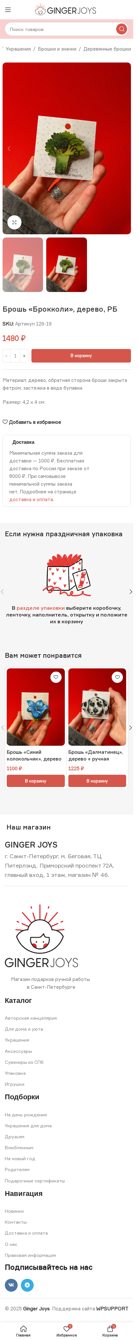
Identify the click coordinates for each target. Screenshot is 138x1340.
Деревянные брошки (107, 49)
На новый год (20, 1158)
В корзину (81, 355)
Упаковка (15, 1073)
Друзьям (14, 1136)
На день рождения (26, 1114)
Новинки (14, 1211)
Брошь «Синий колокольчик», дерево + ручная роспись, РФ (34, 759)
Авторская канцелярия (31, 1018)
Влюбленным (19, 1147)
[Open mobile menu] (8, 9)
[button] (9, 148)
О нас (11, 1244)
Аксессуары (18, 1051)
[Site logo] (66, 9)
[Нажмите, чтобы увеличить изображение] (14, 222)
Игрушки (14, 1084)
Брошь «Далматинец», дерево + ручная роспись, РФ (95, 759)
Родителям (17, 1169)
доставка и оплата (31, 499)
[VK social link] (11, 1285)
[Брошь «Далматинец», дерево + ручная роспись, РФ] (97, 707)
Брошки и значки (57, 49)
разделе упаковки (41, 608)
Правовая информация (30, 1255)
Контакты (16, 1222)
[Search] (121, 29)
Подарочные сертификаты (35, 1180)
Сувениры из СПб (24, 1062)
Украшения (18, 49)
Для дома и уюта (24, 1029)
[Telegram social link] (27, 1285)
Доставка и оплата (26, 1233)
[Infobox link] (31, 845)
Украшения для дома (28, 1125)
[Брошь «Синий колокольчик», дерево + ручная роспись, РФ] (36, 707)
